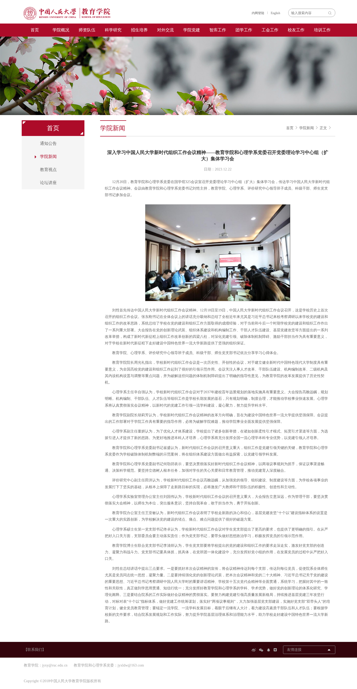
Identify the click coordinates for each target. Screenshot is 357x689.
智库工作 (217, 30)
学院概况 (61, 30)
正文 (323, 128)
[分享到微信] (262, 650)
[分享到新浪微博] (254, 650)
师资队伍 (87, 30)
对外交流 (165, 30)
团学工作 (243, 30)
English (275, 13)
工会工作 (270, 30)
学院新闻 (306, 128)
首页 (35, 30)
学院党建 (191, 30)
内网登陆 (258, 13)
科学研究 (113, 30)
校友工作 (296, 30)
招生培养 (139, 30)
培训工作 (322, 30)
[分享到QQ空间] (269, 650)
